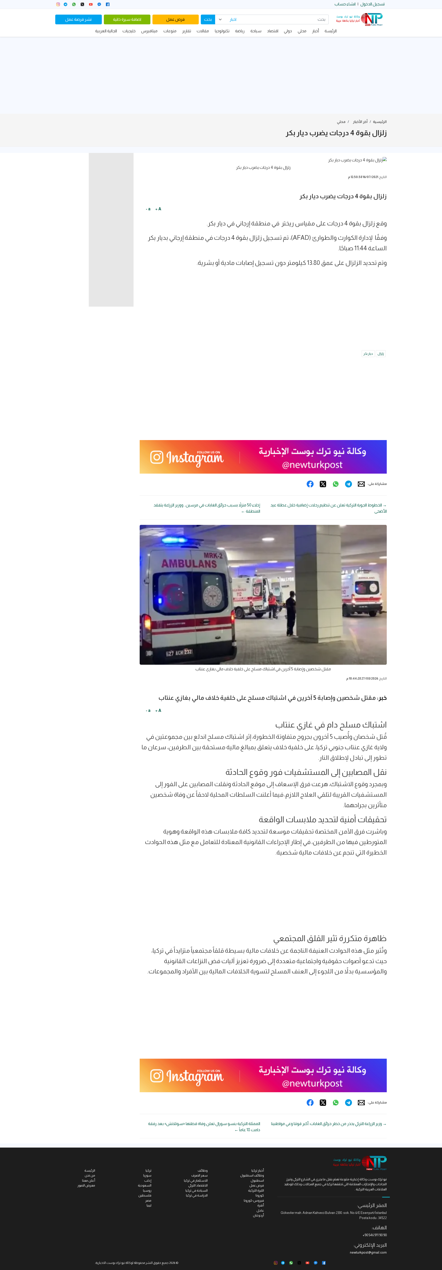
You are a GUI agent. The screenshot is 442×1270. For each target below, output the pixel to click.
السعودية (144, 1185)
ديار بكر (368, 354)
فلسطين (144, 1195)
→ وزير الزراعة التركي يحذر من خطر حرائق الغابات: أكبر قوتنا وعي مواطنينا (329, 1123)
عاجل (260, 1210)
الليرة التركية (256, 1190)
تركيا (148, 1170)
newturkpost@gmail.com (368, 1252)
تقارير (186, 31)
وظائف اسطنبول (252, 1175)
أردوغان (258, 1215)
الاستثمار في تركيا (196, 1180)
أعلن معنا (88, 1180)
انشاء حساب (345, 4)
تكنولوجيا (222, 31)
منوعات (169, 31)
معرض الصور (86, 1185)
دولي (288, 31)
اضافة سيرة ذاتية (127, 19)
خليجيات (129, 31)
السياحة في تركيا (196, 1190)
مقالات (203, 31)
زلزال (381, 354)
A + (158, 209)
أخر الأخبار (360, 122)
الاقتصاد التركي (198, 1185)
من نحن (90, 1175)
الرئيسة (331, 31)
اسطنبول (257, 1180)
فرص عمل (175, 19)
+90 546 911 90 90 (375, 1235)
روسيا (147, 1190)
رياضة (240, 31)
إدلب (147, 1180)
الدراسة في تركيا (197, 1195)
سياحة (255, 31)
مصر (148, 1200)
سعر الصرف (199, 1175)
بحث (208, 19)
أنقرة (260, 1205)
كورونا (260, 1195)
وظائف (203, 1170)
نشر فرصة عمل (78, 19)
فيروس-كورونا (254, 1200)
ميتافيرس (149, 31)
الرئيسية (380, 122)
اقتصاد (272, 31)
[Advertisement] (221, 75)
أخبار (315, 31)
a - (148, 209)
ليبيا (149, 1205)
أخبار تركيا (257, 1170)
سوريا (147, 1175)
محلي (302, 31)
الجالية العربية (106, 31)
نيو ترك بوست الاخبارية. (110, 1263)
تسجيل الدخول (372, 4)
